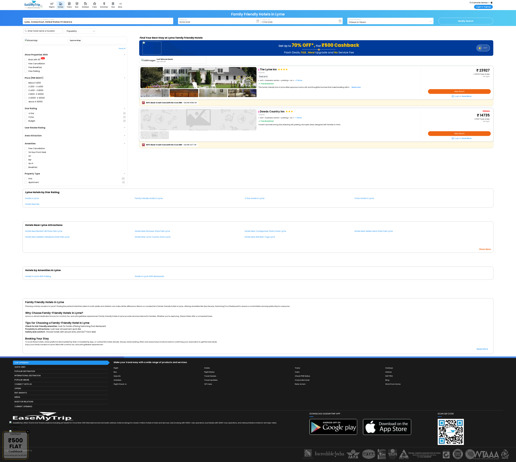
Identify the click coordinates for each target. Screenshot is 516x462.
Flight (116, 368)
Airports (117, 376)
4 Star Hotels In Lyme (254, 198)
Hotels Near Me (32, 204)
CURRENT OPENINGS (23, 406)
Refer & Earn (300, 384)
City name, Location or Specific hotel (39, 19)
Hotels (207, 368)
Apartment (76, 182)
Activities (117, 380)
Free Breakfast (35, 67)
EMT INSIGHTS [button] (21, 392)
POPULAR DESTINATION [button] (25, 371)
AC (30, 156)
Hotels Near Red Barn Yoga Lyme (260, 237)
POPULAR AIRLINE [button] (22, 380)
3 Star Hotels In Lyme (364, 198)
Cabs (297, 372)
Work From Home (393, 384)
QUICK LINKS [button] (20, 367)
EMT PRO (389, 376)
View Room (459, 91)
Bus (115, 372)
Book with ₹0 (36, 59)
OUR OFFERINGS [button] (22, 362)
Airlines (388, 372)
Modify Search (465, 21)
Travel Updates (211, 380)
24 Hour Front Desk (37, 152)
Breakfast (33, 167)
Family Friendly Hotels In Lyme (149, 198)
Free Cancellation (37, 63)
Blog (387, 380)
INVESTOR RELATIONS (24, 401)
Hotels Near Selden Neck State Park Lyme (373, 231)
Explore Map (75, 40)
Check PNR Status (302, 376)
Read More (482, 349)
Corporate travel (302, 380)
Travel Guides (210, 376)
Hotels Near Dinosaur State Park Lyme (152, 231)
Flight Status (209, 372)
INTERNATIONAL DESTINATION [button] (28, 375)
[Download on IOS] (387, 434)
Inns (76, 178)
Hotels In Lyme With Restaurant (149, 276)
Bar (30, 160)
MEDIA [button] (17, 397)
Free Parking (34, 71)
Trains (297, 368)
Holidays (389, 368)
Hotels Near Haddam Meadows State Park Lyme (47, 237)
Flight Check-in (120, 384)
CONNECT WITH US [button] (23, 384)
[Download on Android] (333, 434)
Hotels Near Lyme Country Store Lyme (153, 237)
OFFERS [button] (18, 388)
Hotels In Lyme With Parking (38, 276)
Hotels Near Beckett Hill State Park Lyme (43, 231)
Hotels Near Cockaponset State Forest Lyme (265, 231)
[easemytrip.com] (33, 7)
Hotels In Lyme (32, 198)
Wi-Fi (31, 163)
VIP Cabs (208, 384)
